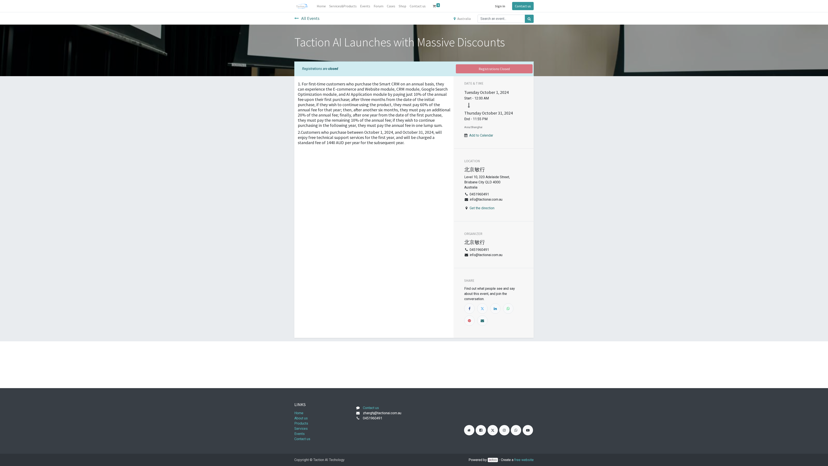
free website (524, 460)
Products (301, 423)
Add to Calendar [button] (481, 135)
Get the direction (482, 208)
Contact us (523, 6)
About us (301, 418)
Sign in (500, 6)
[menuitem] (321, 6)
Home (298, 413)
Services (301, 429)
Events (299, 434)
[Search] (529, 19)
